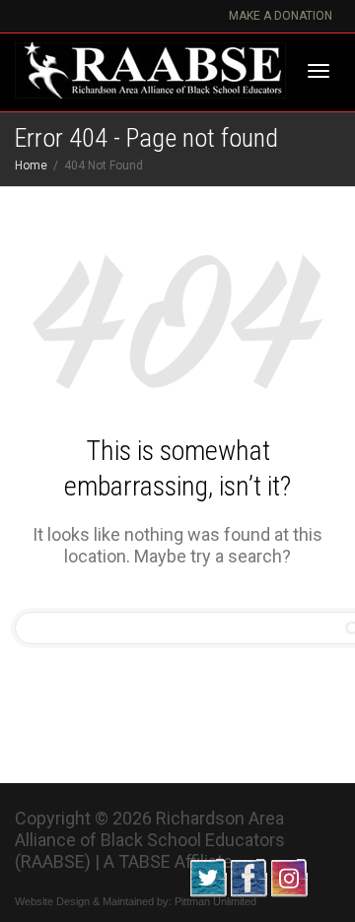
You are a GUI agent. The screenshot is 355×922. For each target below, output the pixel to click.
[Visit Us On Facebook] (248, 876)
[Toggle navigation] (318, 71)
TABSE (144, 861)
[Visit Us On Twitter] (207, 876)
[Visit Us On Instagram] (288, 876)
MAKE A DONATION (280, 16)
